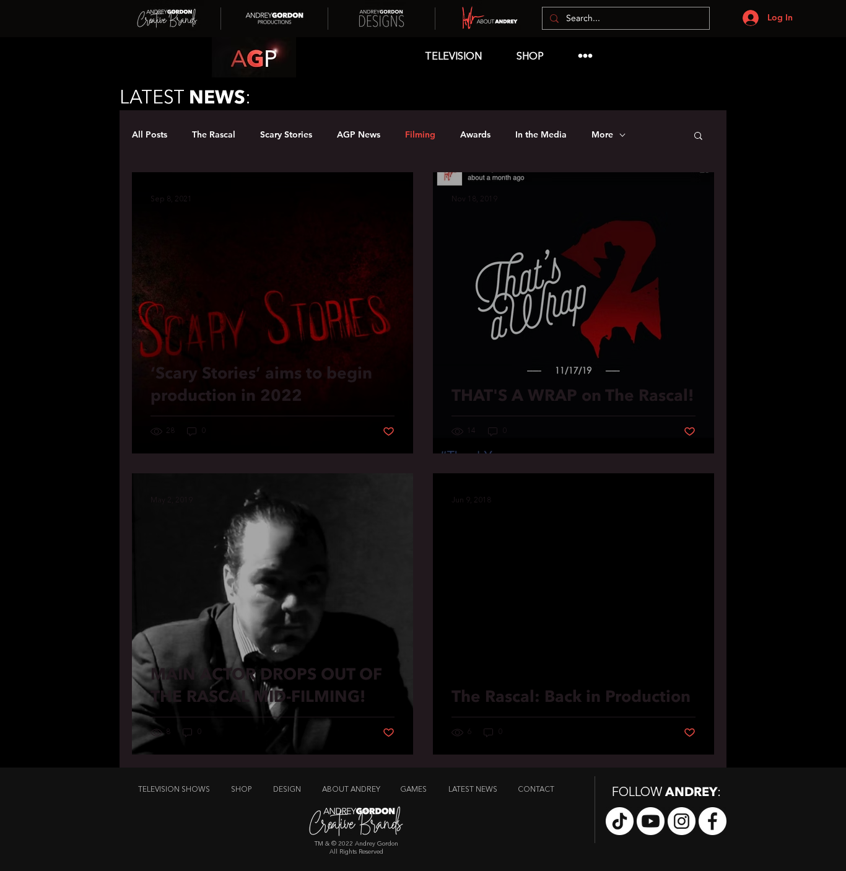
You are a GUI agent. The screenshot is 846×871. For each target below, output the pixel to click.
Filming (420, 134)
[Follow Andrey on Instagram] (682, 821)
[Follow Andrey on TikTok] (620, 821)
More (602, 134)
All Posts (149, 134)
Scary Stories (286, 134)
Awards (475, 134)
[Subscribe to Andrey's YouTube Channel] (651, 821)
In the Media (541, 134)
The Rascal (213, 134)
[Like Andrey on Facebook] (712, 821)
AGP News (358, 134)
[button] (698, 136)
